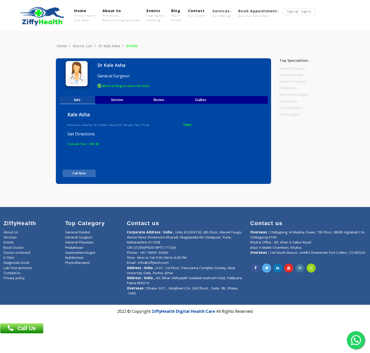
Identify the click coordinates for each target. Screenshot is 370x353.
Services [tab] (117, 100)
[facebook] (255, 268)
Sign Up (293, 11)
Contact (197, 12)
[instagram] (299, 268)
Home (85, 15)
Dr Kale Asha (109, 46)
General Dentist (291, 75)
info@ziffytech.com (153, 262)
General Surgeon (292, 68)
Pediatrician (288, 88)
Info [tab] (77, 100)
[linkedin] (277, 268)
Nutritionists (288, 101)
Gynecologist (289, 114)
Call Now (79, 173)
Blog (176, 15)
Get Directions (81, 134)
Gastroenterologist (293, 94)
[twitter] (266, 268)
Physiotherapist (291, 108)
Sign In (306, 11)
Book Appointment (257, 13)
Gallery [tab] (200, 100)
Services (221, 13)
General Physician (292, 81)
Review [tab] (159, 100)
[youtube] (288, 268)
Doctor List (82, 46)
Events (155, 15)
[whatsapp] (311, 268)
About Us (121, 15)
